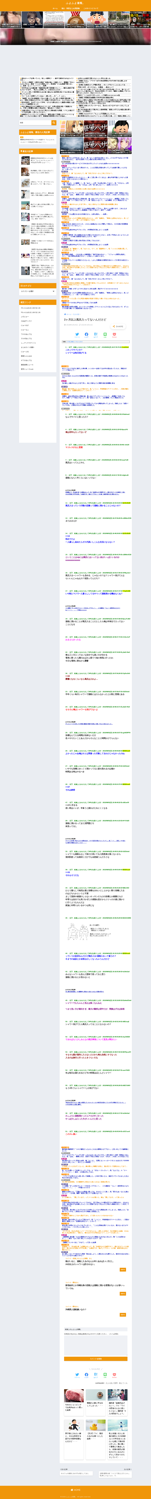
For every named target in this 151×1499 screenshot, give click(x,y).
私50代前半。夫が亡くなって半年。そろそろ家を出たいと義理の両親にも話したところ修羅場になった (47, 103)
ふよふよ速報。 (75, 3)
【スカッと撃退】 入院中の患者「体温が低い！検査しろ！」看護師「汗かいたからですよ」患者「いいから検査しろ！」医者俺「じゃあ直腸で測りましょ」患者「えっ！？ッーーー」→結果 (47, 83)
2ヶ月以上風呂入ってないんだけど (75, 341)
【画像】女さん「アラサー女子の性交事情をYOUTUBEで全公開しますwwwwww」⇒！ (101, 81)
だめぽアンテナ (26, 321)
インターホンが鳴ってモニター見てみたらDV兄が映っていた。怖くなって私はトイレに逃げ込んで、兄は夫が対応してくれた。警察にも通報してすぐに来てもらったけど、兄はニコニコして (103, 91)
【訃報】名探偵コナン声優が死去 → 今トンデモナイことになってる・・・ (104, 85)
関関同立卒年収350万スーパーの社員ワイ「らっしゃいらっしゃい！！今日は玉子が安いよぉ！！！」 (37, 141)
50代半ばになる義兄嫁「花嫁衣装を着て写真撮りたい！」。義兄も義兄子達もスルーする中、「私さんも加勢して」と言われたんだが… (47, 88)
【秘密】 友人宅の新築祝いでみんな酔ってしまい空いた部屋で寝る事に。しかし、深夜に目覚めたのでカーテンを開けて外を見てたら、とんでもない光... (47, 99)
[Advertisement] (75, 60)
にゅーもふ (25, 330)
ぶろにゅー (25, 316)
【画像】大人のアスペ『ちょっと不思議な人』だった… (97, 114)
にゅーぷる (25, 351)
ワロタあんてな (26, 334)
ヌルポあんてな (26, 338)
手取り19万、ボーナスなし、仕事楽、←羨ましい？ (96, 87)
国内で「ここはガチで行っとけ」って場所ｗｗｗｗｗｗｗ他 (99, 95)
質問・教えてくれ (120, 1383)
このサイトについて (90, 8)
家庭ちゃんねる (26, 356)
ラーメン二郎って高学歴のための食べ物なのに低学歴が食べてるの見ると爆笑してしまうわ (47, 93)
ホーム (55, 8)
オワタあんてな (26, 360)
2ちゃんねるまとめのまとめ (30, 308)
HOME (76, 1490)
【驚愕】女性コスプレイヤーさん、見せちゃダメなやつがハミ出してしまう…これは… (102, 106)
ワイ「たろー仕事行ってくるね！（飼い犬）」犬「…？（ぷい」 (44, 96)
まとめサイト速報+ (27, 347)
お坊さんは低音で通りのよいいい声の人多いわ (94, 78)
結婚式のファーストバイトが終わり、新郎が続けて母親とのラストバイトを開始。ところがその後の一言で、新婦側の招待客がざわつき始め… (47, 115)
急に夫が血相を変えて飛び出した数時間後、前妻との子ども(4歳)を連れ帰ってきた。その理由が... (103, 110)
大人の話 (109, 1383)
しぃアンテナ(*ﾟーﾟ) (28, 343)
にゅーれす (25, 325)
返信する (123, 1269)
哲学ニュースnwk (27, 369)
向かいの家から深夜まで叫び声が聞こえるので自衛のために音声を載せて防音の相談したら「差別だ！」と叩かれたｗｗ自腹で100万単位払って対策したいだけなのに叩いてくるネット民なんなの (103, 101)
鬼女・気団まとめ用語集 (70, 8)
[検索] (53, 122)
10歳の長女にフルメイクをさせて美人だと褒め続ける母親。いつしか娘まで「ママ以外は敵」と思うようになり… (47, 111)
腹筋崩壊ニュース (27, 365)
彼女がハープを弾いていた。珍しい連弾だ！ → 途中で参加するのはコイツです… (47, 79)
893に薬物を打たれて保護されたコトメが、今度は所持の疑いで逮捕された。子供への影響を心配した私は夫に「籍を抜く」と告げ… (46, 107)
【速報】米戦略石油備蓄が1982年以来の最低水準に (96, 97)
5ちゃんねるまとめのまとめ (30, 312)
